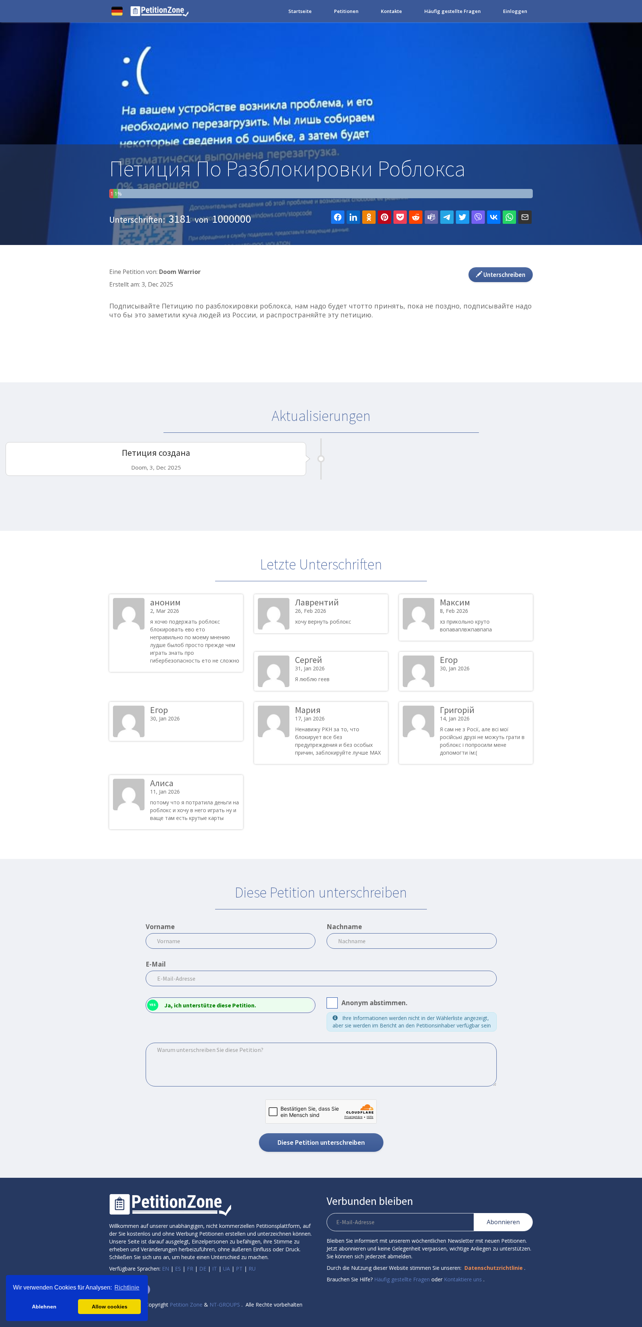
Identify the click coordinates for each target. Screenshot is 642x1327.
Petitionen (346, 11)
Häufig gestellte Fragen (452, 11)
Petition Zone (186, 1304)
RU (252, 1268)
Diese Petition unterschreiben (321, 1142)
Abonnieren (503, 1222)
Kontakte (391, 11)
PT (239, 1268)
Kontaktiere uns (463, 1279)
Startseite (300, 11)
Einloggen (515, 11)
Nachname (344, 926)
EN (165, 1268)
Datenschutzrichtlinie (493, 1267)
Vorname (160, 926)
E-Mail (156, 964)
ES (178, 1268)
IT (214, 1268)
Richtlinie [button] (126, 1287)
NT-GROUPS (225, 1304)
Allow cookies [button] (109, 1307)
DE (202, 1268)
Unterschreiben (503, 275)
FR (190, 1268)
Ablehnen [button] (44, 1307)
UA (226, 1268)
